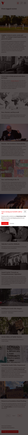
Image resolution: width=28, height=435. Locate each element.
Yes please (5, 223)
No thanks (11, 223)
